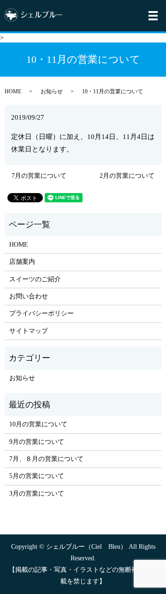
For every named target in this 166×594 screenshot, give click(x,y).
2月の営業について (127, 175)
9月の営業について (36, 441)
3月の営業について (36, 493)
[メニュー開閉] (153, 15)
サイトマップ (28, 330)
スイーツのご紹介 (35, 279)
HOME (13, 91)
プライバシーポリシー (41, 313)
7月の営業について (39, 175)
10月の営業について (38, 424)
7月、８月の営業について (46, 458)
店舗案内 (22, 261)
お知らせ (52, 91)
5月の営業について (36, 476)
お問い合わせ (28, 296)
